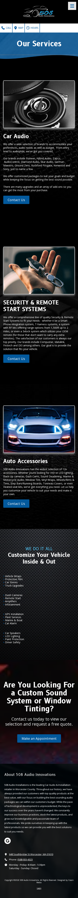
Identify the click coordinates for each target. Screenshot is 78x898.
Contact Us (16, 200)
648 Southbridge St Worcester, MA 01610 (31, 854)
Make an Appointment (39, 738)
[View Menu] (72, 6)
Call (8, 27)
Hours (34, 27)
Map (20, 27)
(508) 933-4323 (25, 859)
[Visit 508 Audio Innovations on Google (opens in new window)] (7, 841)
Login (39, 888)
